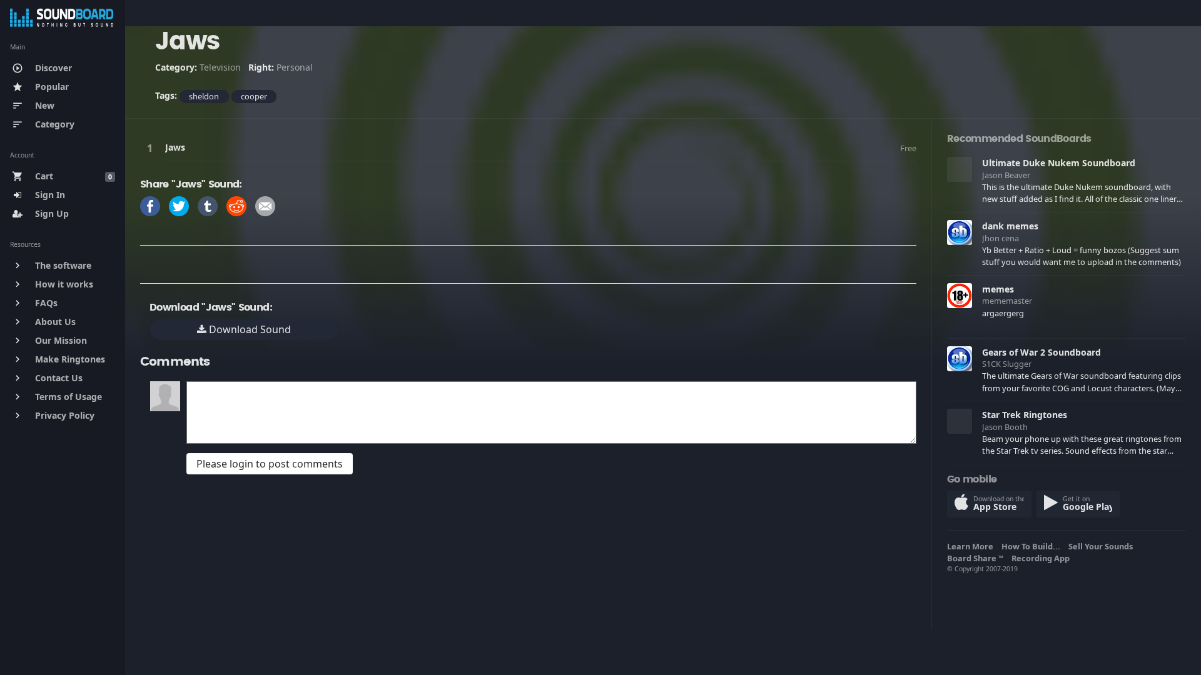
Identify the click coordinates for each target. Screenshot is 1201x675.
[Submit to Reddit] (236, 205)
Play (152, 148)
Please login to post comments (269, 464)
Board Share (975, 558)
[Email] (265, 205)
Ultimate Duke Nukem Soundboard (1058, 163)
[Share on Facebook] (150, 205)
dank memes (1010, 226)
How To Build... (1032, 546)
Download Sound (248, 329)
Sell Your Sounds (1102, 546)
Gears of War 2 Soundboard (1041, 352)
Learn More (972, 546)
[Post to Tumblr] (208, 205)
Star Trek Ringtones (1024, 415)
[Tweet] (179, 205)
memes (998, 289)
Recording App (1042, 558)
